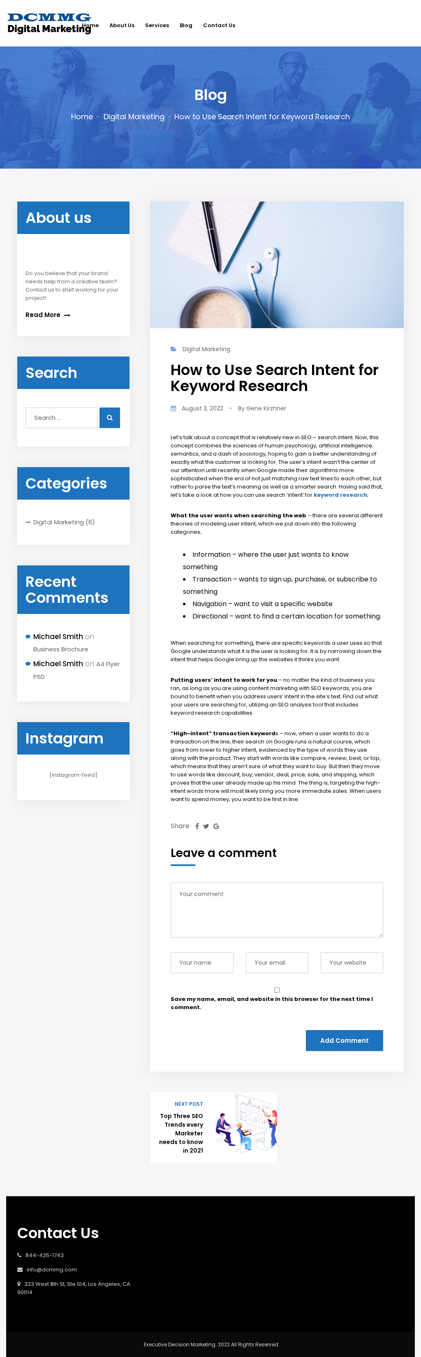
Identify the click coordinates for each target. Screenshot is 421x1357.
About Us (121, 25)
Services (157, 25)
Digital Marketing (134, 116)
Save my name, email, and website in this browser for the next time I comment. (272, 1003)
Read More (43, 314)
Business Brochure (60, 649)
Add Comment (344, 1040)
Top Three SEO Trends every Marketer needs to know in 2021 (181, 1133)
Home (82, 116)
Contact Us (219, 25)
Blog (186, 25)
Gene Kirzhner (266, 408)
